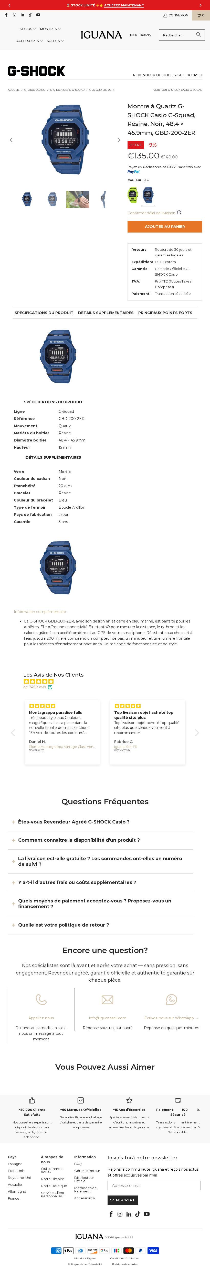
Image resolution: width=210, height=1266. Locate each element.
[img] (107, 681)
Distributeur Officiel (84, 1179)
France (13, 1198)
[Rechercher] (198, 35)
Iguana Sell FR (123, 1237)
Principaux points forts (165, 312)
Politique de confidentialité (85, 1264)
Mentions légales (85, 1258)
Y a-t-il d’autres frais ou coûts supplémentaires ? (77, 883)
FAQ (78, 1164)
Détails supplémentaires (106, 312)
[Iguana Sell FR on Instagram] (14, 15)
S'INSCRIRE (123, 1200)
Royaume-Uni (19, 1177)
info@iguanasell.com (107, 1018)
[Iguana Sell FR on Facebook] (6, 15)
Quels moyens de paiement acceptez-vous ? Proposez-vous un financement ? (94, 903)
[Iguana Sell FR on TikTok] (30, 15)
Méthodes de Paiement (85, 1189)
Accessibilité (84, 1198)
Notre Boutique (54, 1186)
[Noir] (134, 195)
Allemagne (17, 1191)
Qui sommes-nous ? (52, 1170)
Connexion (178, 15)
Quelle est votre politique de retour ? (63, 925)
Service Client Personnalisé (52, 1194)
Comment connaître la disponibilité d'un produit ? (79, 840)
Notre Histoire (52, 1179)
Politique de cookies (125, 1264)
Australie (15, 1184)
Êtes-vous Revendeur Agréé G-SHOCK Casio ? (74, 822)
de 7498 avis (34, 687)
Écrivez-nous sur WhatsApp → (171, 1018)
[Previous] (12, 140)
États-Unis (16, 1171)
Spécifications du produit (44, 312)
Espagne (15, 1164)
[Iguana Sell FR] (101, 35)
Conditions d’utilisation (125, 1258)
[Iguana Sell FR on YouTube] (38, 15)
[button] (28, 29)
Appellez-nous (41, 1018)
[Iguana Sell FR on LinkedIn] (22, 15)
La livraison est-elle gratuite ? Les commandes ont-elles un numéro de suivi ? (100, 861)
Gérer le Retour (87, 1171)
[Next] (118, 140)
